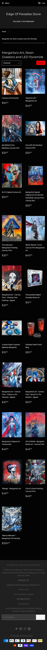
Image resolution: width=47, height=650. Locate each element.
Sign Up (40, 617)
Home (4, 31)
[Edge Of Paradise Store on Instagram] (25, 629)
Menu (7, 3)
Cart (43, 3)
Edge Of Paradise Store (23, 14)
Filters (40, 63)
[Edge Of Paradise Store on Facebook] (20, 629)
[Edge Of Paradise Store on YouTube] (29, 629)
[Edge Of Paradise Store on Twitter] (16, 629)
